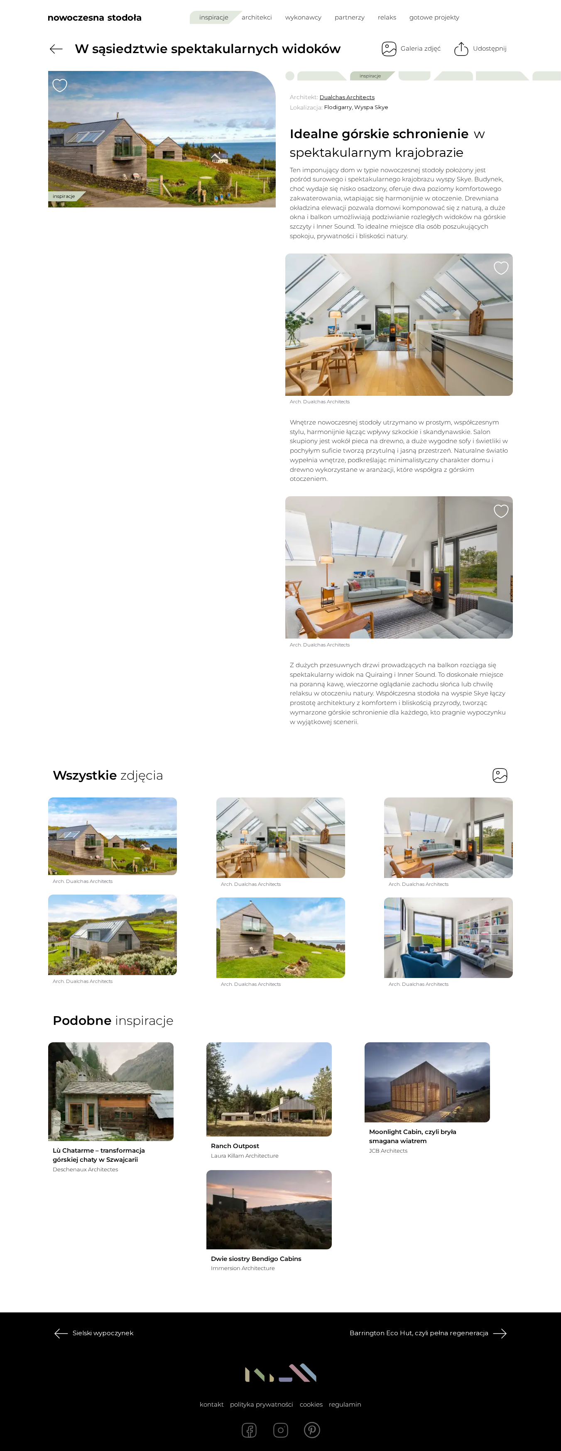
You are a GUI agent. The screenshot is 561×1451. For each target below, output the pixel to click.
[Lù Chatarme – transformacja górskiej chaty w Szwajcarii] (111, 1091)
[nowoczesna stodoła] (94, 17)
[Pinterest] (312, 1430)
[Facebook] (249, 1430)
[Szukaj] (489, 17)
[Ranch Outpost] (269, 1089)
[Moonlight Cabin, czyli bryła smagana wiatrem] (427, 1082)
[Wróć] (56, 49)
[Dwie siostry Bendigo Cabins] (269, 1209)
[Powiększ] (162, 139)
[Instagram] (280, 1430)
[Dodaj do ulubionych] (59, 85)
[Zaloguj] (507, 17)
